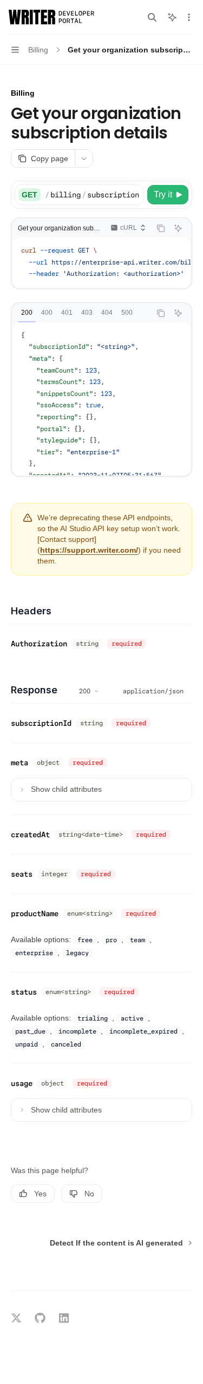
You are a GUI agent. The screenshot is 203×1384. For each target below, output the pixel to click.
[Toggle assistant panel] (172, 17)
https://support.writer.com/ (89, 550)
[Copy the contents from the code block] (161, 228)
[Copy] (134, 195)
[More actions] (189, 17)
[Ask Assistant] (178, 228)
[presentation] (94, 194)
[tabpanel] (101, 398)
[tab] (27, 312)
